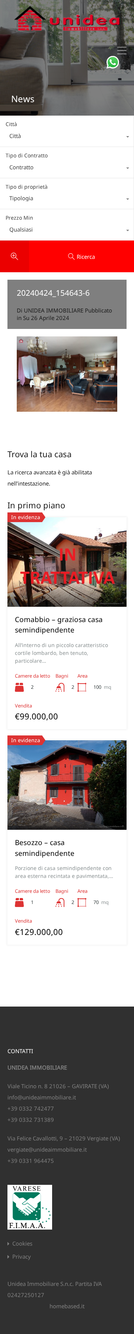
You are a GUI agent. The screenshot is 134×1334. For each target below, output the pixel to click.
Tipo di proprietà (27, 186)
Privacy (21, 1256)
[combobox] (67, 138)
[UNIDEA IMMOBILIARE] (67, 33)
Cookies (22, 1243)
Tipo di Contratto (27, 155)
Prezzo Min (19, 217)
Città (11, 124)
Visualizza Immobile (67, 588)
